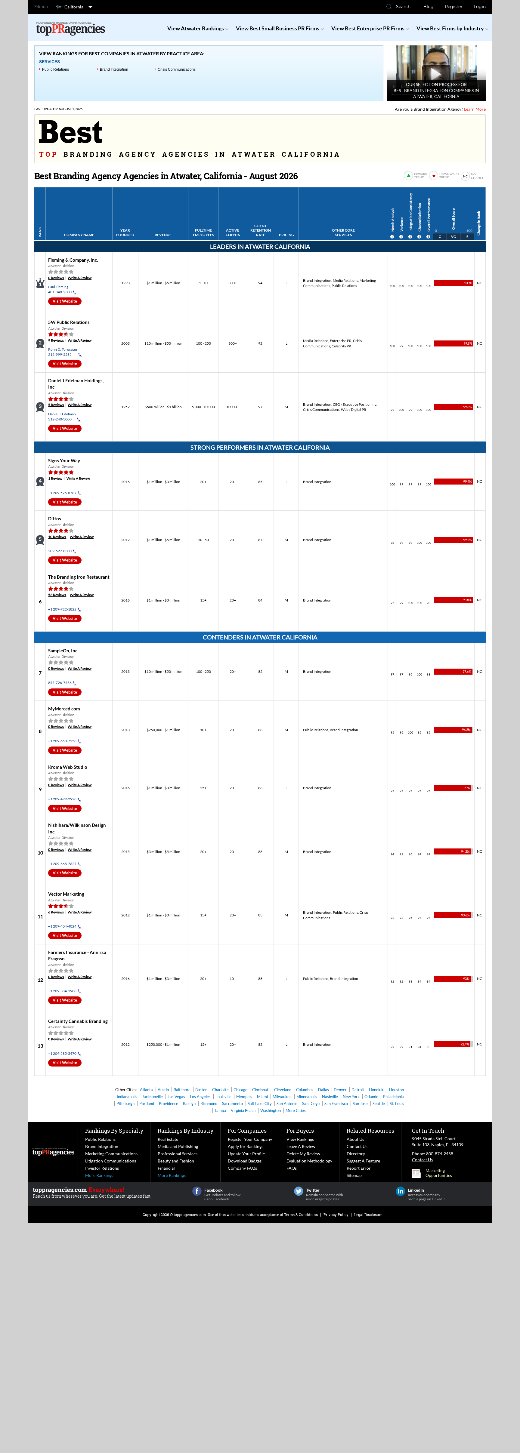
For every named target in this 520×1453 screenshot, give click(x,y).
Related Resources (370, 1130)
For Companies (247, 1130)
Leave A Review (300, 1146)
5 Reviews (56, 404)
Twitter (298, 1191)
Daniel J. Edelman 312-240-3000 (62, 416)
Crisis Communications (177, 69)
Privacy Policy (335, 1214)
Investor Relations (102, 1168)
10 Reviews (57, 536)
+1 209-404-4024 (62, 926)
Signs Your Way (64, 460)
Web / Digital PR (353, 409)
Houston (396, 1089)
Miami (262, 1096)
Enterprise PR (340, 340)
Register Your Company (250, 1139)
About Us (355, 1139)
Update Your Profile (246, 1153)
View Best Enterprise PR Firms (367, 28)
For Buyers (300, 1130)
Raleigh (189, 1103)
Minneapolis (306, 1096)
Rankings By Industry (185, 1130)
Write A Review (79, 278)
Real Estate (168, 1139)
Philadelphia (393, 1096)
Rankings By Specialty (114, 1130)
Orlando (371, 1096)
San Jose (360, 1103)
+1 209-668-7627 (62, 863)
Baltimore (182, 1089)
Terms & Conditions (301, 1214)
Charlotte (220, 1089)
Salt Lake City (260, 1103)
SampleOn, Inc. (63, 650)
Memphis (244, 1096)
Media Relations (345, 280)
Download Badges (245, 1160)
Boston (201, 1089)
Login (480, 6)
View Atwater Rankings (195, 28)
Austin (163, 1089)
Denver (340, 1089)
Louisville (223, 1096)
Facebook (197, 1191)
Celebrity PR (341, 346)
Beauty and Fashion (176, 1160)
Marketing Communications (111, 1153)
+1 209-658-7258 (62, 741)
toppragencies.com (190, 1214)
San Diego (311, 1103)
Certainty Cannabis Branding (78, 1021)
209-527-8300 (60, 551)
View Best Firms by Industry (450, 28)
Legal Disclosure (368, 1214)
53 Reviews (57, 595)
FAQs (291, 1168)
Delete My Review (303, 1153)
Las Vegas (176, 1096)
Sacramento (232, 1103)
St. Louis (397, 1103)
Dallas (323, 1089)
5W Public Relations (69, 322)
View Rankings (300, 1139)
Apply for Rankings (245, 1146)
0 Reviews (56, 278)
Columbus (304, 1089)
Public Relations (55, 69)
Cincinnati (260, 1089)
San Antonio (287, 1103)
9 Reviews (56, 340)
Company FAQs (242, 1168)
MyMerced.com (64, 708)
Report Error (359, 1168)
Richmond (208, 1103)
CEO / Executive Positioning (354, 404)
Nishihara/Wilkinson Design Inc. (70, 879)
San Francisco (336, 1103)
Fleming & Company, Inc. (73, 260)
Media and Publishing (178, 1146)
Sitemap (354, 1175)
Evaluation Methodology (309, 1160)
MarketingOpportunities (439, 1173)
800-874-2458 (439, 1153)
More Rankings (99, 1175)
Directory (356, 1153)
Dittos (54, 518)
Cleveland (282, 1089)
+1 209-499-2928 (62, 799)
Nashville (330, 1096)
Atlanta (146, 1089)
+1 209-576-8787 (62, 493)
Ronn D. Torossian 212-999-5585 (62, 352)
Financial (166, 1168)
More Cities (296, 1110)
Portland (146, 1103)
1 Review (55, 478)
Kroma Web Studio (67, 767)
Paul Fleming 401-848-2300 (60, 289)
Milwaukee (282, 1096)
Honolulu (376, 1089)
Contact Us (357, 1146)
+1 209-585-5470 (62, 1053)
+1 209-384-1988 (62, 991)
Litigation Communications (110, 1160)
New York (351, 1096)
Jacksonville (152, 1096)
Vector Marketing (66, 894)
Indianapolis (127, 1096)
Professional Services (177, 1153)
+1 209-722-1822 (62, 609)
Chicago (240, 1089)
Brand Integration (114, 69)
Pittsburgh (125, 1103)
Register (454, 6)
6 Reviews (56, 912)
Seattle (379, 1103)
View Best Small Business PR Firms (277, 28)
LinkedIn (400, 1191)
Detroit (357, 1089)
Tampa (220, 1110)
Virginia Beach (243, 1110)
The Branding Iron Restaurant (79, 577)
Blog (428, 6)
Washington (270, 1110)
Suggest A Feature (363, 1160)
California (73, 6)
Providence (168, 1103)
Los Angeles (200, 1096)
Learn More (475, 109)
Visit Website (65, 301)
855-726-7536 (60, 682)
